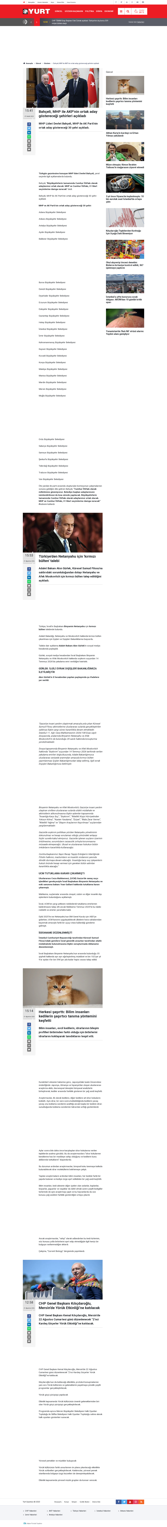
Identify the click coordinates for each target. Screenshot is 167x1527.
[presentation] (31, 22)
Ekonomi (109, 11)
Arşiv (52, 2)
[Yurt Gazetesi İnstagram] (132, 2)
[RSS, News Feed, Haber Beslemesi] (141, 1502)
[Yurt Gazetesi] (36, 11)
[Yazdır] (29, 145)
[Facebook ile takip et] (118, 1502)
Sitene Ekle (60, 2)
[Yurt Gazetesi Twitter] (121, 2)
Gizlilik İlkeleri (84, 1502)
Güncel (58, 11)
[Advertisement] (83, 43)
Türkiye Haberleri (79, 1511)
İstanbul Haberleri (104, 1511)
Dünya (99, 11)
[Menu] (121, 11)
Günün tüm (136, 22)
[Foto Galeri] (143, 2)
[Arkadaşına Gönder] (29, 141)
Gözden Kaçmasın (74, 11)
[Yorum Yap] (29, 149)
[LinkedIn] (29, 132)
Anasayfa (57, 1502)
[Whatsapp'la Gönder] (29, 137)
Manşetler (31, 2)
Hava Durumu (71, 2)
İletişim (74, 1502)
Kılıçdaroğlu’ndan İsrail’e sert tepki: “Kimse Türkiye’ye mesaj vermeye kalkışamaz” (79, 22)
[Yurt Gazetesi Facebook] (116, 2)
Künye (66, 1502)
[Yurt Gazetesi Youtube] (127, 2)
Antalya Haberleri (55, 1515)
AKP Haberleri (54, 1511)
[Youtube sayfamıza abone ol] (130, 1502)
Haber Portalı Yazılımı (34, 1523)
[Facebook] (29, 124)
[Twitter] (29, 128)
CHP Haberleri (30, 1511)
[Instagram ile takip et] (135, 1502)
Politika (89, 11)
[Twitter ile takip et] (124, 1502)
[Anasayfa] (24, 2)
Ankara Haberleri (126, 1511)
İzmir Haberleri (31, 1515)
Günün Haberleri (42, 2)
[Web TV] (137, 2)
